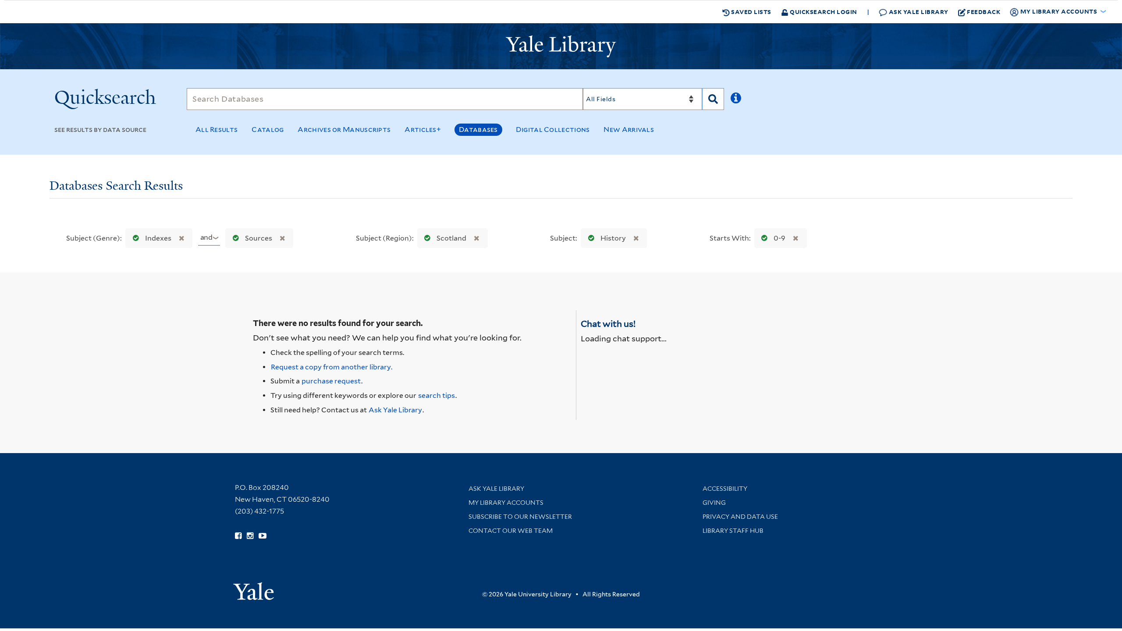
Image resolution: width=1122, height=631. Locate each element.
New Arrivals (629, 129)
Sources (258, 238)
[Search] (713, 99)
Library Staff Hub (733, 530)
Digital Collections (553, 129)
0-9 (779, 238)
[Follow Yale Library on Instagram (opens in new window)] (250, 536)
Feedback (983, 11)
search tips (436, 395)
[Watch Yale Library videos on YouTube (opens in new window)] (262, 536)
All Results (216, 129)
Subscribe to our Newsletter (520, 516)
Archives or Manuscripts (344, 129)
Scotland (451, 238)
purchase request (331, 381)
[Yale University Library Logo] (561, 46)
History (613, 238)
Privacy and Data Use (740, 516)
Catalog (268, 129)
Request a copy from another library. (331, 367)
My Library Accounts (506, 502)
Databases (478, 129)
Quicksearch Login (822, 11)
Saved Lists (750, 11)
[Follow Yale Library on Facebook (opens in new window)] (238, 536)
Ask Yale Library (917, 11)
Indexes (158, 238)
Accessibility (725, 488)
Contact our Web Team (511, 530)
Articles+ (423, 129)
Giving (714, 502)
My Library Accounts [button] (1059, 11)
